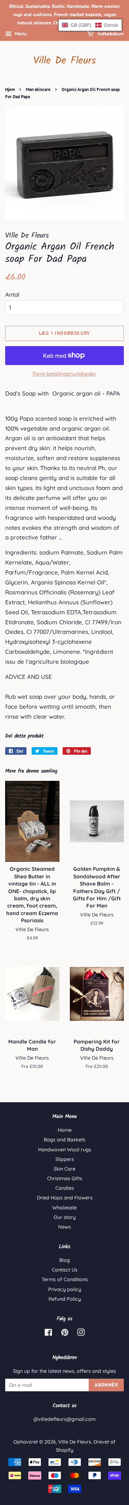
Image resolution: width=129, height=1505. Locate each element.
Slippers (64, 1159)
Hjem (10, 89)
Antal (12, 294)
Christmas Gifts (64, 1178)
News (64, 1227)
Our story (65, 1217)
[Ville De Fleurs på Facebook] (48, 1334)
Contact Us (64, 1270)
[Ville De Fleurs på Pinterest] (64, 1334)
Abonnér (106, 1385)
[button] (90, 25)
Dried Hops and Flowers (65, 1198)
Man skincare (38, 89)
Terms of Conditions (65, 1279)
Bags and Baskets (64, 1140)
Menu (20, 34)
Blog (64, 1260)
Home (65, 1130)
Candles (64, 1188)
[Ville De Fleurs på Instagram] (81, 1334)
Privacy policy (64, 1289)
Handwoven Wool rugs (64, 1150)
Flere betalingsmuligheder (64, 373)
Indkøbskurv (110, 34)
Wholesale (64, 1208)
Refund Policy (65, 1299)
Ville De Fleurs (64, 61)
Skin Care (64, 1169)
